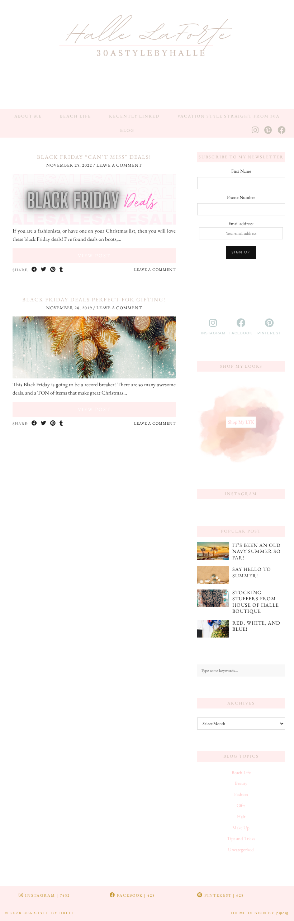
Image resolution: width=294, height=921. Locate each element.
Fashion (241, 794)
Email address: (240, 223)
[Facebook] (282, 130)
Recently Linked (134, 116)
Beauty (241, 783)
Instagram (47, 895)
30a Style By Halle (49, 913)
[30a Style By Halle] (147, 54)
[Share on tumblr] (61, 270)
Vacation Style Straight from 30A (228, 116)
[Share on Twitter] (43, 270)
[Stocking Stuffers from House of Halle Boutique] (213, 598)
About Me (28, 116)
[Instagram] (255, 130)
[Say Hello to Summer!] (213, 575)
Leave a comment (119, 165)
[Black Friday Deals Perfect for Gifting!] (94, 376)
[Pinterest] (268, 130)
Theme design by (259, 913)
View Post (94, 255)
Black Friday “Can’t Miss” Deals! (94, 156)
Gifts (241, 805)
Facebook (135, 895)
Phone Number (241, 197)
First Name (241, 171)
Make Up (241, 828)
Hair (241, 816)
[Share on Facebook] (34, 270)
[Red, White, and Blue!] (213, 629)
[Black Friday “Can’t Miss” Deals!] (94, 222)
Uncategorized (241, 849)
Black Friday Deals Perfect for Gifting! (94, 299)
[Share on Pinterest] (53, 270)
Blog (127, 130)
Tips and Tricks (241, 838)
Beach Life (75, 116)
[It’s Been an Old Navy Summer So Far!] (213, 551)
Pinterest (223, 895)
